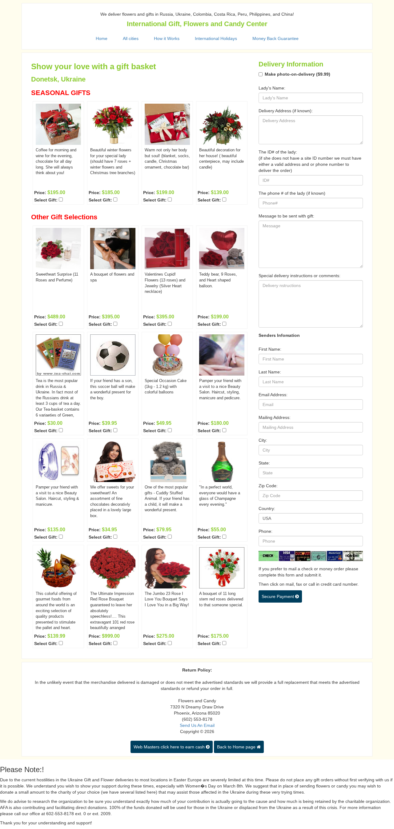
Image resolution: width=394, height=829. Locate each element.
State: (264, 462)
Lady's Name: (272, 88)
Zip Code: (268, 485)
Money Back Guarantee (275, 38)
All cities (131, 38)
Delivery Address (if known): (286, 110)
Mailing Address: (275, 417)
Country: (267, 508)
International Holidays (216, 38)
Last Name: (270, 371)
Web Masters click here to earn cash (170, 746)
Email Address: (273, 394)
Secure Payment (278, 596)
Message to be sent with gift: (286, 215)
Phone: (265, 531)
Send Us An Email (197, 725)
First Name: (270, 349)
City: (263, 440)
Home (101, 38)
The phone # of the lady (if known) (292, 193)
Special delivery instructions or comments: (299, 275)
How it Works (166, 38)
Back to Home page (237, 746)
